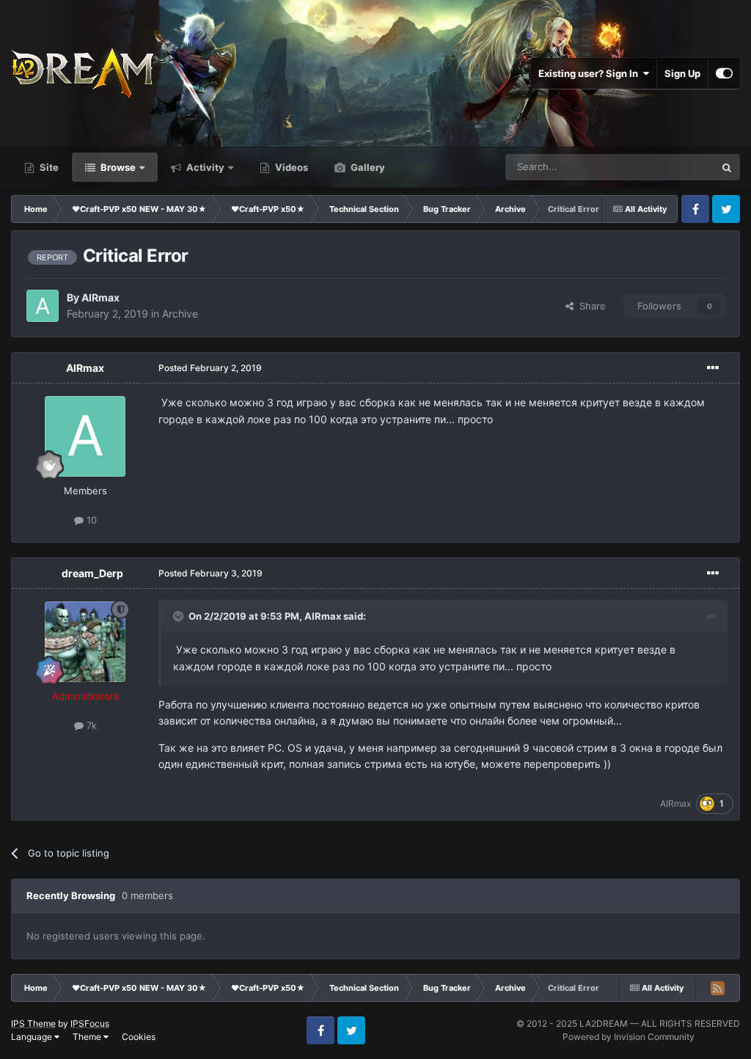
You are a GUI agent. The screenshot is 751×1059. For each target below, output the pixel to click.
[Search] (727, 167)
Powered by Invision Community (629, 1036)
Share (590, 306)
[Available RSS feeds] (717, 988)
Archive (180, 313)
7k (90, 725)
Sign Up (682, 73)
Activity (204, 167)
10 (90, 520)
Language (32, 1036)
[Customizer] (724, 73)
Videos (290, 167)
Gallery (366, 167)
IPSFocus (89, 1023)
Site (48, 167)
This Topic (672, 166)
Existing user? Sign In (590, 73)
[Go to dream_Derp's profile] (85, 641)
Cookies (138, 1036)
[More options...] (713, 368)
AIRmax (100, 297)
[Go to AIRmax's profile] (42, 306)
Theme (88, 1036)
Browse (117, 167)
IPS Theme (33, 1023)
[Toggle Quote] (179, 616)
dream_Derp (92, 573)
